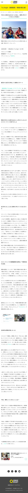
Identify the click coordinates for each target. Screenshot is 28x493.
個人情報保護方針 (9, 488)
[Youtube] (19, 471)
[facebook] (9, 471)
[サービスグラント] (14, 3)
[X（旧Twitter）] (16, 471)
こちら (16, 68)
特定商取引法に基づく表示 (17, 488)
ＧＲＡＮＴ (22, 307)
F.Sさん (9, 344)
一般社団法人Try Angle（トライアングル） (11, 88)
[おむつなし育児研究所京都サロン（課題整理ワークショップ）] (5, 459)
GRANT (12, 56)
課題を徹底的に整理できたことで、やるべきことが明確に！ (19, 453)
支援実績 (9, 12)
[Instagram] (12, 471)
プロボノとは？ (4, 12)
